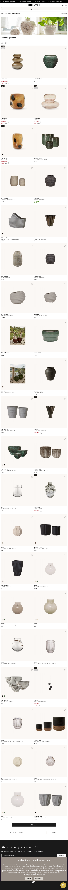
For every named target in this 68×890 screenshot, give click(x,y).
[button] (63, 885)
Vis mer (34, 825)
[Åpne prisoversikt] (7, 82)
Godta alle (38, 878)
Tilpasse (28, 878)
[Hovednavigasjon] (2, 5)
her (43, 874)
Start (2, 13)
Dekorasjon (8, 13)
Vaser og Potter (16, 13)
